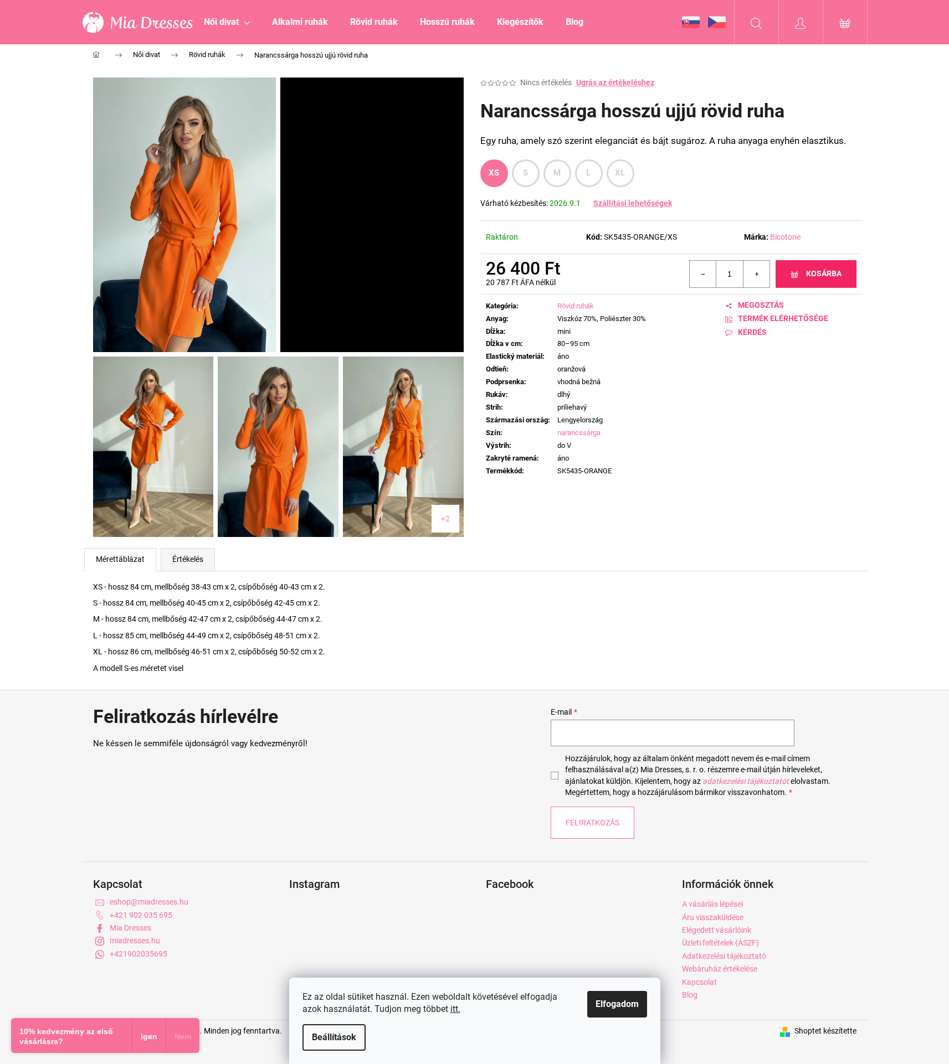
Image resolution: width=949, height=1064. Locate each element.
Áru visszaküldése (712, 917)
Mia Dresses (130, 927)
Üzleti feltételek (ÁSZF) (720, 942)
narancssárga (579, 432)
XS (494, 173)
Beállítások (334, 1037)
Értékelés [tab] (187, 559)
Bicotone (785, 237)
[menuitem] (227, 22)
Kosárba (824, 273)
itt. (455, 1009)
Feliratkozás (592, 822)
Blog (689, 994)
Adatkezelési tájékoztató (724, 956)
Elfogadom (617, 1004)
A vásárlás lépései (712, 904)
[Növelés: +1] (756, 274)
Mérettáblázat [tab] (120, 559)
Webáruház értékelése (719, 968)
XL (620, 173)
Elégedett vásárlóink (716, 930)
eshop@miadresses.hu (149, 901)
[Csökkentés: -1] (703, 274)
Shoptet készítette (825, 1030)
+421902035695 (138, 953)
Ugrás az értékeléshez (615, 82)
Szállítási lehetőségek (632, 203)
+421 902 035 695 (141, 915)
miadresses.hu (135, 940)
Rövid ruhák (575, 306)
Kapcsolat (699, 982)
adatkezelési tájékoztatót (745, 781)
